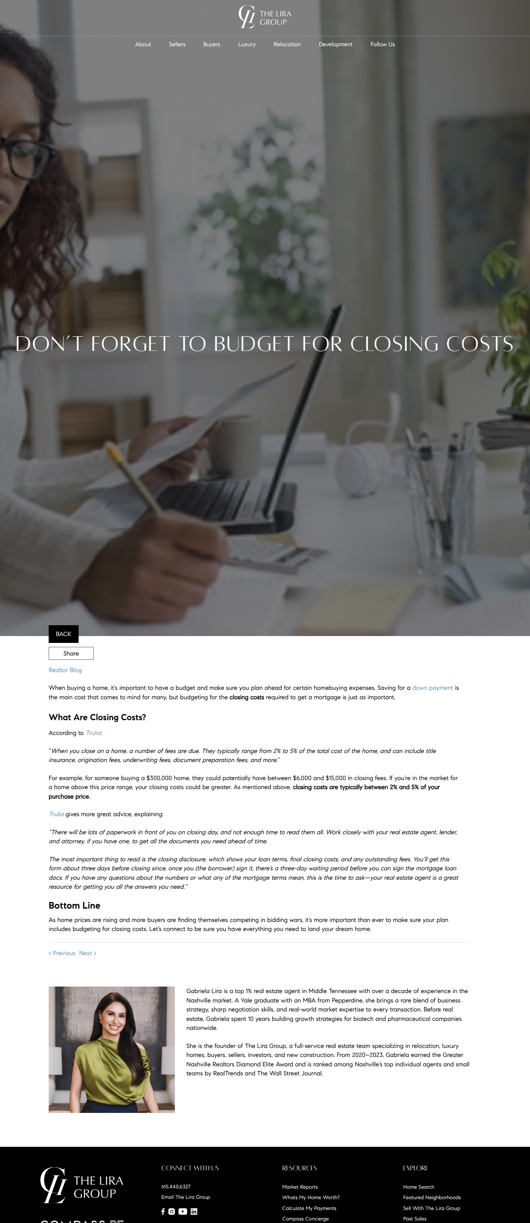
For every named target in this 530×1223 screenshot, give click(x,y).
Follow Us (383, 44)
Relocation (287, 44)
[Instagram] (171, 1212)
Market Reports (300, 1187)
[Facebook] (163, 1212)
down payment (432, 688)
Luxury (247, 44)
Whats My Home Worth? (311, 1197)
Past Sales (415, 1218)
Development (335, 44)
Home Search (418, 1187)
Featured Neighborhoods (432, 1197)
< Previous (62, 953)
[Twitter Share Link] (71, 672)
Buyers (211, 44)
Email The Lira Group (186, 1197)
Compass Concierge (305, 1218)
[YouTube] (182, 1212)
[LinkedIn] (194, 1212)
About (143, 44)
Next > (88, 953)
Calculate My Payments (309, 1208)
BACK (63, 634)
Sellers (177, 44)
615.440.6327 (176, 1186)
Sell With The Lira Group (431, 1208)
